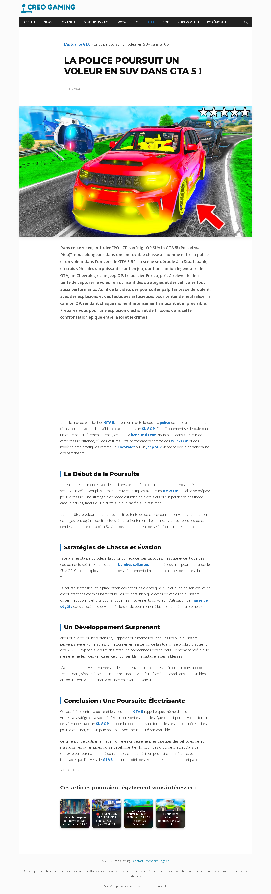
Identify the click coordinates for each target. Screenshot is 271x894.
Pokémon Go (188, 22)
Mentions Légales (157, 861)
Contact (138, 861)
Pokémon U (216, 22)
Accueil (29, 22)
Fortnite (68, 22)
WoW (122, 22)
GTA (151, 22)
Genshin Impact (97, 22)
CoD (166, 22)
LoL (137, 22)
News (48, 22)
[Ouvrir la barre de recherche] (246, 22)
